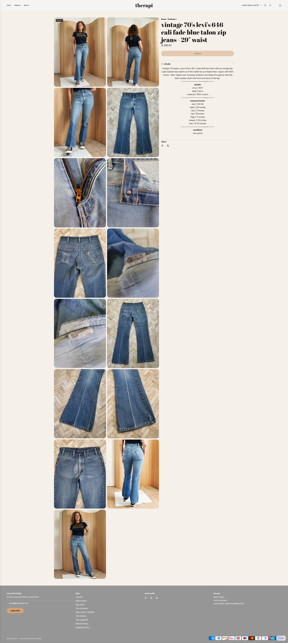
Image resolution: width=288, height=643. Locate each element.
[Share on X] (167, 146)
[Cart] (280, 5)
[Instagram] (156, 597)
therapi (144, 5)
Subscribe (15, 610)
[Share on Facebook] (162, 146)
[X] (151, 597)
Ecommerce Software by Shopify (30, 638)
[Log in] (270, 5)
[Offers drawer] (275, 5)
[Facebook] (145, 597)
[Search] (265, 5)
